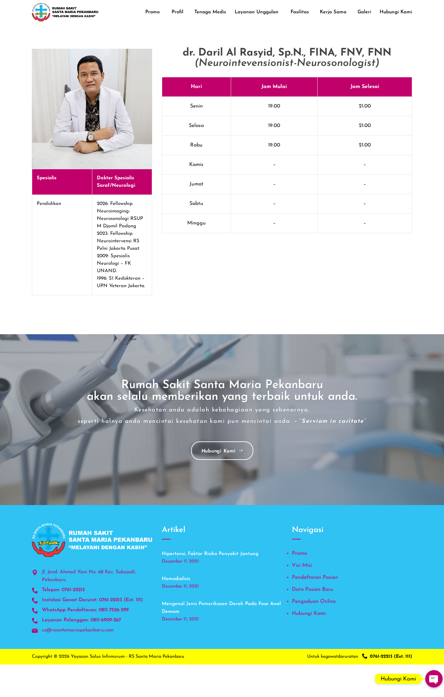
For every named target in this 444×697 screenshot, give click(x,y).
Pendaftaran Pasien (315, 577)
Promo (152, 12)
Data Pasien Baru (312, 589)
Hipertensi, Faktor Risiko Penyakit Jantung (210, 553)
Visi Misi (302, 565)
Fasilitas (300, 12)
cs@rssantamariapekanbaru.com (77, 630)
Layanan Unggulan (257, 12)
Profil (177, 12)
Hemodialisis (176, 579)
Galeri (364, 12)
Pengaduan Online (314, 601)
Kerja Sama (333, 12)
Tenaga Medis (210, 12)
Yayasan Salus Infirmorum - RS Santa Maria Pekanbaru (127, 656)
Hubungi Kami (396, 12)
